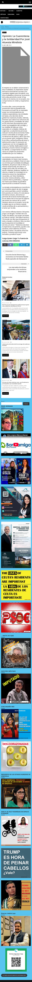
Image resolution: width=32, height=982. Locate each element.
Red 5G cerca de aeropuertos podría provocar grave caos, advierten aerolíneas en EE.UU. (15, 305)
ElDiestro (19, 10)
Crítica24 (3, 14)
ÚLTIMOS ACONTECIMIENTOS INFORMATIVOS (14, 975)
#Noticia (4, 32)
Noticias (2, 10)
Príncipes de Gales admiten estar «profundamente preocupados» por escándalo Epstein (15, 383)
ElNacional (11, 14)
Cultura (10, 10)
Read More (5, 315)
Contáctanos (4, 18)
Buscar (2, 401)
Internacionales (10, 360)
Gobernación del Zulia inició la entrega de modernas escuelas (16, 344)
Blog (18, 14)
